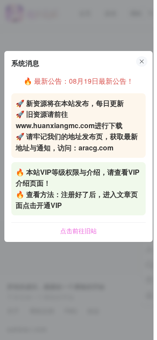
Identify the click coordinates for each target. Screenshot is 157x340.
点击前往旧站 (78, 230)
